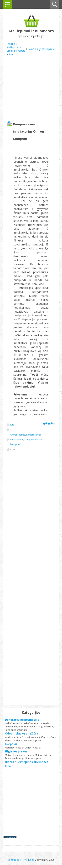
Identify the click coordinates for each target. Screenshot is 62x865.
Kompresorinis (34, 434)
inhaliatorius (16, 439)
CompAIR (29, 439)
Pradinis (11, 43)
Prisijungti (28, 859)
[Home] (31, 26)
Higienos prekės (16, 751)
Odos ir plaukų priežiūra (21, 733)
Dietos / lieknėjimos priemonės (26, 762)
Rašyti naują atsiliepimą (41, 49)
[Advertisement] (31, 90)
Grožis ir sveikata (16, 50)
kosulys (39, 439)
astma (22, 434)
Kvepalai (11, 744)
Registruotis (14, 859)
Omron (14, 434)
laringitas (15, 444)
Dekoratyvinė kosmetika (22, 720)
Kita (10, 54)
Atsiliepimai (13, 47)
